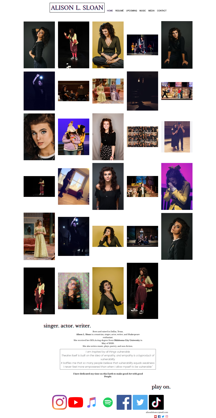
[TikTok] (156, 402)
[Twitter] (140, 402)
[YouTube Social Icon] (155, 416)
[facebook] (159, 416)
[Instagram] (59, 402)
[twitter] (163, 416)
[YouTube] (75, 402)
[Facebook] (124, 402)
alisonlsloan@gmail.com (157, 412)
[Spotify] (107, 402)
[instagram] (167, 416)
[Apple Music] (91, 402)
